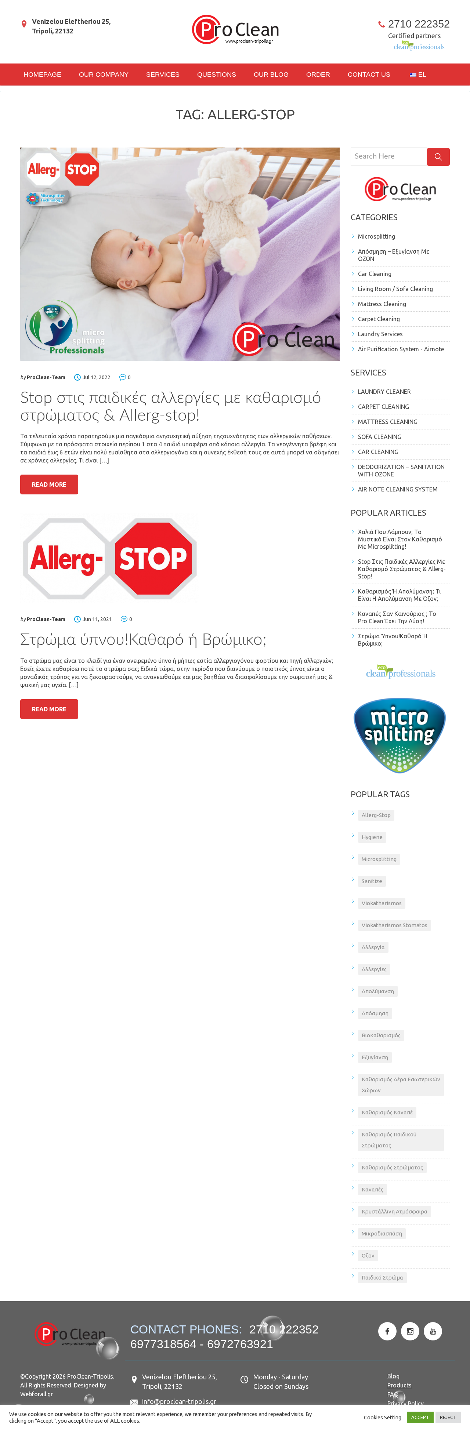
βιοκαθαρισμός (381, 1035)
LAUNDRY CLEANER (384, 391)
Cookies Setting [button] (382, 1417)
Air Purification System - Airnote (401, 349)
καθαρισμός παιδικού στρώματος (389, 1139)
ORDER (318, 74)
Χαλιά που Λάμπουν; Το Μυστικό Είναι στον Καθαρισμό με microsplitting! (400, 539)
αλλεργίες (374, 969)
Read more (49, 484)
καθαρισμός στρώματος (392, 1167)
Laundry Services (380, 334)
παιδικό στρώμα (382, 1277)
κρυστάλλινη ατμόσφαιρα (394, 1211)
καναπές (372, 1189)
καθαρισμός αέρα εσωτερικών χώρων (401, 1084)
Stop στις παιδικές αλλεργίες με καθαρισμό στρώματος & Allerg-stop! (402, 569)
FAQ (392, 1394)
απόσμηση (375, 1013)
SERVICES (163, 74)
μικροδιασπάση (382, 1233)
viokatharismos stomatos (394, 925)
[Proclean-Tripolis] (235, 29)
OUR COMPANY (104, 74)
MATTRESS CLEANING (387, 421)
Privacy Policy (405, 1403)
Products (399, 1385)
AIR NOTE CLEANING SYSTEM (398, 489)
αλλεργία (373, 947)
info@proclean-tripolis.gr (179, 1401)
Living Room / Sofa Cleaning (395, 289)
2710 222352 (419, 24)
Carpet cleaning (379, 319)
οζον (368, 1255)
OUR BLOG (271, 74)
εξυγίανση (375, 1057)
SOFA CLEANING (379, 436)
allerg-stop (376, 815)
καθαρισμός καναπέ (387, 1112)
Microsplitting (376, 236)
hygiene (372, 837)
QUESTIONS (216, 74)
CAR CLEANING (378, 452)
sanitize (372, 881)
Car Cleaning (374, 274)
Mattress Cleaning (382, 304)
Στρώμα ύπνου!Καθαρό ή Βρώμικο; (143, 640)
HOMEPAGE (42, 74)
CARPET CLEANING (383, 406)
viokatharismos (382, 903)
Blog (393, 1376)
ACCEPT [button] (420, 1417)
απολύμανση (378, 991)
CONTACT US (369, 74)
